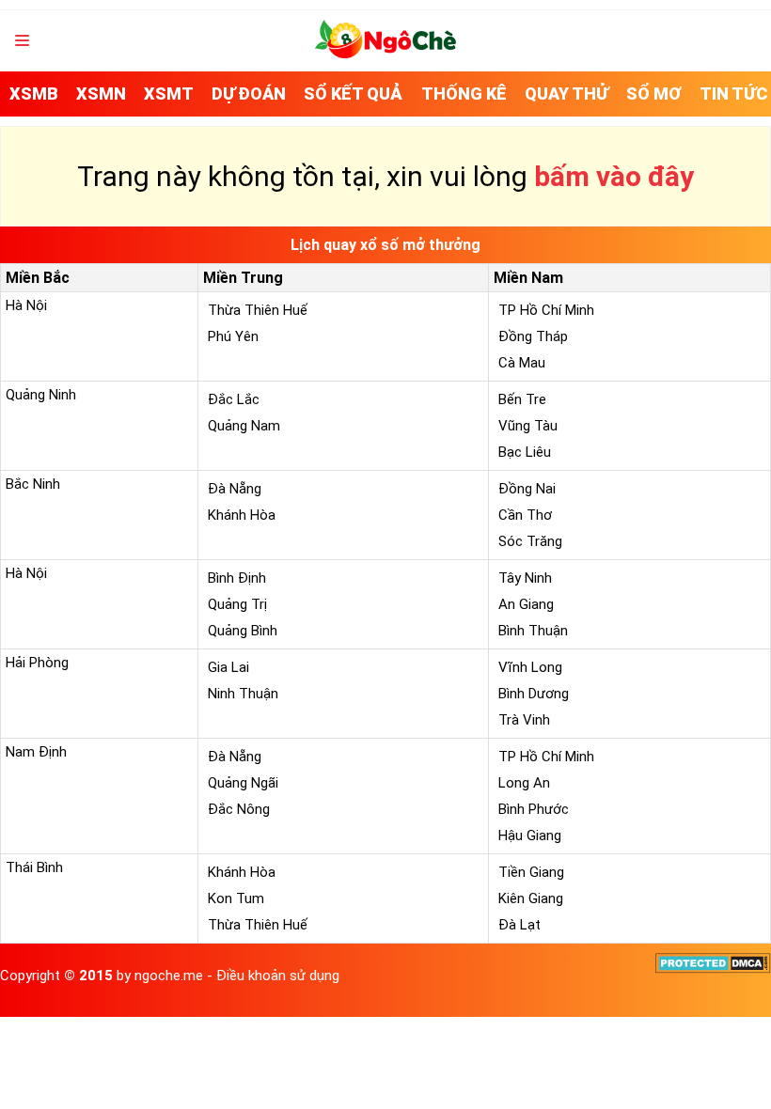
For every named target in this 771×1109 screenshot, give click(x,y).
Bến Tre (522, 399)
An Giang (526, 604)
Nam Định (36, 751)
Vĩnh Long (530, 667)
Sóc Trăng (530, 541)
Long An (524, 782)
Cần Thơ (525, 515)
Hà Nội (26, 305)
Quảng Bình (242, 630)
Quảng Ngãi (243, 782)
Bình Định (237, 578)
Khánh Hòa (241, 515)
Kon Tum (236, 898)
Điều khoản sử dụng (277, 975)
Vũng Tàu (528, 425)
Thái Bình (34, 867)
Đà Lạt (519, 924)
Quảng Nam (244, 425)
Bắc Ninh (33, 484)
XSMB (33, 93)
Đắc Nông (239, 809)
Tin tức (733, 93)
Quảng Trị (237, 604)
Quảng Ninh (41, 394)
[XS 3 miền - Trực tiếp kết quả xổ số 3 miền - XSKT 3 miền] (385, 53)
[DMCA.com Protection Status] (713, 969)
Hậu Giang (529, 835)
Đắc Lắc (234, 399)
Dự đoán (249, 93)
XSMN (101, 93)
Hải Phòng (37, 662)
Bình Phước (533, 809)
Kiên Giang (530, 898)
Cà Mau (521, 362)
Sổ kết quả (353, 93)
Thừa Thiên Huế (257, 310)
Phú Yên (233, 336)
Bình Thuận (533, 630)
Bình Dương (533, 693)
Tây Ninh (525, 578)
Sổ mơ (654, 93)
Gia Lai (228, 667)
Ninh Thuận (243, 693)
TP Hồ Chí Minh (546, 310)
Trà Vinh (524, 719)
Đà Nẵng (234, 488)
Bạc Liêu (524, 452)
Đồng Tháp (533, 336)
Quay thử (566, 93)
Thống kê (464, 93)
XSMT (169, 93)
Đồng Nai (527, 488)
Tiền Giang (531, 872)
